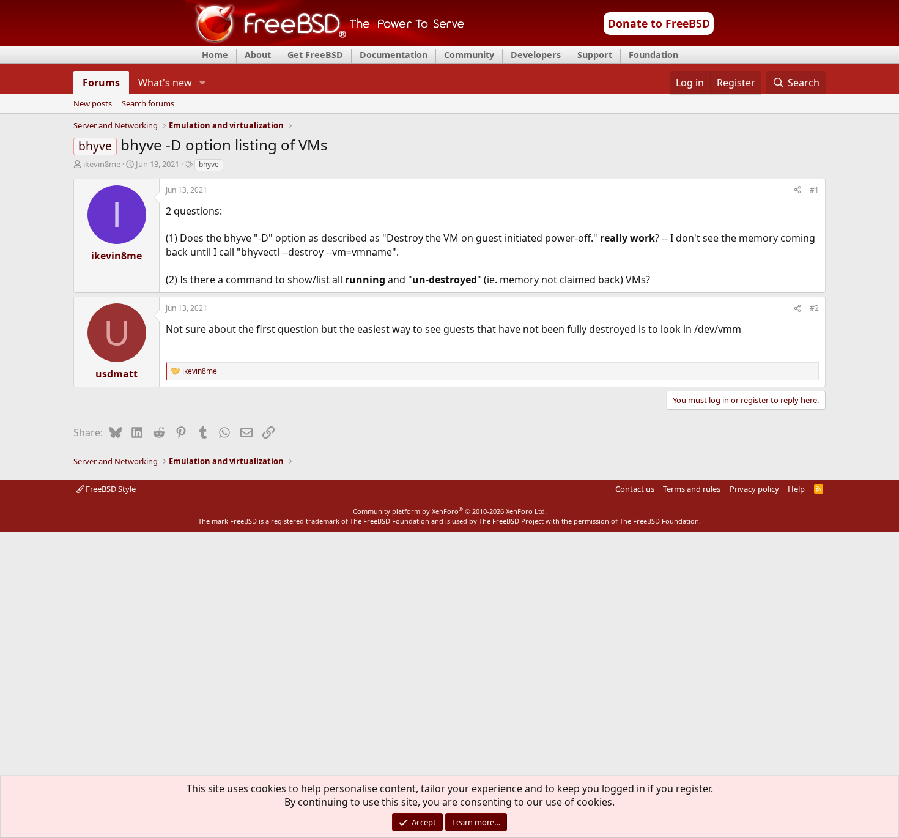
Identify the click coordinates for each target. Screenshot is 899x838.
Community (469, 55)
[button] (202, 82)
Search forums (148, 103)
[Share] (797, 191)
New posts (92, 103)
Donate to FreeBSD (659, 23)
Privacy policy (754, 488)
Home (215, 55)
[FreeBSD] (325, 42)
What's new (165, 82)
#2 (814, 308)
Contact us (634, 488)
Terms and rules (691, 488)
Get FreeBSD (315, 55)
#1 (814, 190)
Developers (536, 55)
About (258, 55)
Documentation (393, 55)
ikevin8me (101, 163)
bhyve (209, 164)
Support (594, 55)
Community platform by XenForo (450, 511)
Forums (101, 82)
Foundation (653, 55)
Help (796, 488)
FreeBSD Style (110, 488)
